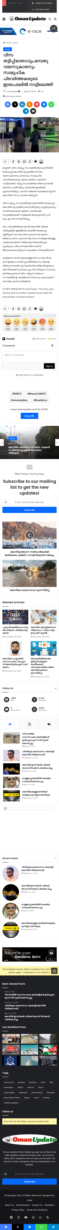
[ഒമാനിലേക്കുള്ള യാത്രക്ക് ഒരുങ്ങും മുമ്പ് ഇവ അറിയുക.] (11, 795)
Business (32, 1082)
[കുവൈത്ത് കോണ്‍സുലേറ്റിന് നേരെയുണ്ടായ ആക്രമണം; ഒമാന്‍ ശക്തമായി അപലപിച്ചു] (48, 1050)
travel (36, 1097)
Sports (27, 1097)
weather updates (11, 1103)
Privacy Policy (18, 1210)
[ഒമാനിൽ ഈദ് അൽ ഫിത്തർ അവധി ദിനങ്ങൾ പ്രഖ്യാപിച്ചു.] (11, 769)
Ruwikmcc (41, 400)
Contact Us (37, 1205)
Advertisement (23, 1205)
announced (8, 1082)
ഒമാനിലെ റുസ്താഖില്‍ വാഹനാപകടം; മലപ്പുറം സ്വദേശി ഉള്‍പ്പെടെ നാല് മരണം (14, 663)
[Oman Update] (27, 19)
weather (46, 1097)
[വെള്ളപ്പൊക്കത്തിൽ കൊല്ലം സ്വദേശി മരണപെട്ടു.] (11, 782)
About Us (9, 1205)
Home (8, 42)
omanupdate (12, 91)
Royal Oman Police (12, 1097)
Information (8, 1087)
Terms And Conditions (36, 1210)
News (15, 42)
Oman (40, 1087)
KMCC (17, 393)
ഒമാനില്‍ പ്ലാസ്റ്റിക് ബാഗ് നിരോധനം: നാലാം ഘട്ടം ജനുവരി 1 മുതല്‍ (43, 630)
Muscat (31, 1087)
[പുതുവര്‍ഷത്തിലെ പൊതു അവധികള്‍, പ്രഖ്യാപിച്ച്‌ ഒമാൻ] (15, 617)
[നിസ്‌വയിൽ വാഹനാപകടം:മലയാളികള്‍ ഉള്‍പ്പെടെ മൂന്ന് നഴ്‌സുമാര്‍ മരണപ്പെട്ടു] (11, 738)
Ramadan (51, 1092)
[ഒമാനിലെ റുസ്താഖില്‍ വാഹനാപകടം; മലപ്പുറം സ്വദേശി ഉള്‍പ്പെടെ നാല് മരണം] (15, 648)
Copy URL (29, 416)
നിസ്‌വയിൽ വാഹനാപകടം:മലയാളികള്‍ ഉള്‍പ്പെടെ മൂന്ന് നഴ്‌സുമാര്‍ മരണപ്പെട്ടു (35, 738)
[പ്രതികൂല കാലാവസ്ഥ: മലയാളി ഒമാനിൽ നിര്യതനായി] (11, 755)
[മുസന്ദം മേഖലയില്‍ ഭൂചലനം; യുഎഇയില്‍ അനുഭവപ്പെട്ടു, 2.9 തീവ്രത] (29, 1061)
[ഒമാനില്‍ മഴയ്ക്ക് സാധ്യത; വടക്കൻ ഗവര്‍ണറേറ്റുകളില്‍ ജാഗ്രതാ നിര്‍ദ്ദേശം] (48, 1039)
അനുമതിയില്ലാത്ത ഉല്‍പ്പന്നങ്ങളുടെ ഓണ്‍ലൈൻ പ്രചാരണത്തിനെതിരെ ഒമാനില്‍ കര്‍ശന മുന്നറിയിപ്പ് (42, 665)
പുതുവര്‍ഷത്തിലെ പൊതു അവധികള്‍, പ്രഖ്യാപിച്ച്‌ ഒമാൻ (15, 630)
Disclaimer (49, 1205)
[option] (29, 442)
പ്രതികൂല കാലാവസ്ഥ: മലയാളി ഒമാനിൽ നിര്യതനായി (38, 753)
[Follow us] (54, 970)
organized (23, 1092)
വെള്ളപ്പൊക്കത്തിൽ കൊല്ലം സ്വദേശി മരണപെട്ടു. (36, 780)
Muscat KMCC (37, 393)
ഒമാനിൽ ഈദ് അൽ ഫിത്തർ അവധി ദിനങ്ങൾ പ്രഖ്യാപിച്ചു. (37, 766)
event (43, 1082)
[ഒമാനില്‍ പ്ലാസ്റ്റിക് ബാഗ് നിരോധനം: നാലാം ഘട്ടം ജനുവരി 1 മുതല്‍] (44, 617)
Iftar (51, 1082)
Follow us (7, 1111)
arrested (21, 1082)
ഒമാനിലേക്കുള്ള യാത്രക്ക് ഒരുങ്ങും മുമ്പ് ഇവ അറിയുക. (36, 793)
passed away (37, 1092)
